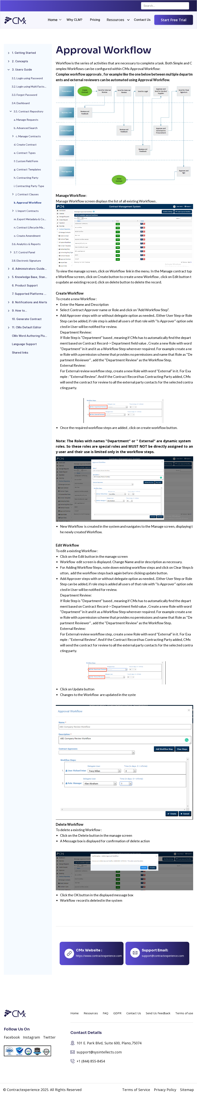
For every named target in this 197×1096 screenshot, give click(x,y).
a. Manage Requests (26, 119)
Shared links (20, 352)
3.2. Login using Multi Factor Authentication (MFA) (31, 86)
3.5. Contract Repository (28, 111)
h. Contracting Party (26, 177)
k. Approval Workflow (27, 202)
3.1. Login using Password (27, 78)
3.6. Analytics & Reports (26, 244)
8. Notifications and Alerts (29, 302)
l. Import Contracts (27, 210)
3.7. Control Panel (24, 252)
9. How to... (19, 310)
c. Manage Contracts (28, 136)
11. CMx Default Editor (26, 327)
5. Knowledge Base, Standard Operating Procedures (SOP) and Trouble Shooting (31, 277)
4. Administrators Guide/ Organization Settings (31, 268)
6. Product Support (25, 285)
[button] (115, 20)
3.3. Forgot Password (24, 94)
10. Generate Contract (27, 319)
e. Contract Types (25, 152)
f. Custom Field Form (26, 161)
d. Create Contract (25, 144)
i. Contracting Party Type (29, 186)
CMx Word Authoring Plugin (30, 335)
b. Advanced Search (26, 128)
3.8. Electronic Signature (26, 260)
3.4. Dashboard (21, 103)
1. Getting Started (24, 52)
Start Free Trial (173, 20)
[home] (15, 20)
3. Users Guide (22, 69)
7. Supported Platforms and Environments (31, 293)
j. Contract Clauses (27, 194)
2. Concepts (20, 61)
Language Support (24, 344)
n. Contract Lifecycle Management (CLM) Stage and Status (32, 227)
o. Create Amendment (27, 235)
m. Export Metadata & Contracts (32, 219)
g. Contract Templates (27, 169)
